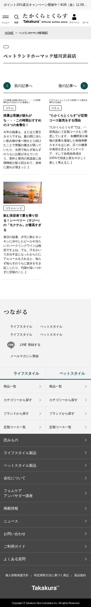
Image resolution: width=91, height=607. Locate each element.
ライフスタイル (21, 326)
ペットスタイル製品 (20, 465)
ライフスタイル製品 (20, 453)
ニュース (11, 521)
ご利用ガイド (14, 546)
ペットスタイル (51, 326)
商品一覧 (10, 386)
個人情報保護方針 (17, 575)
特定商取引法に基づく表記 (51, 575)
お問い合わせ (14, 534)
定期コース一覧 (15, 427)
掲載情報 (11, 508)
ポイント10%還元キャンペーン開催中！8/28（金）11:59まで (47, 5)
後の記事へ (67, 86)
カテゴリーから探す (18, 400)
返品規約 (80, 575)
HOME (9, 33)
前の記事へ (23, 86)
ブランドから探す (16, 413)
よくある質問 (14, 559)
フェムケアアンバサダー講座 (18, 493)
